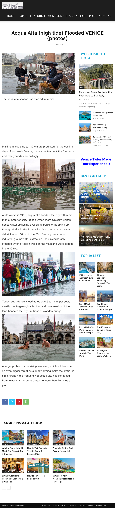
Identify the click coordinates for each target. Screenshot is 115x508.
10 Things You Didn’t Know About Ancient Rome (95, 238)
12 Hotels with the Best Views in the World (86, 278)
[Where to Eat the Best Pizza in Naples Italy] (64, 437)
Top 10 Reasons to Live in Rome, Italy (104, 330)
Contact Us (101, 505)
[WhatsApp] (26, 402)
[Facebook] (5, 402)
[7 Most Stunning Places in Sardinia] (85, 115)
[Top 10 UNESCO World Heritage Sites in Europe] (87, 319)
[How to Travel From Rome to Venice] (38, 465)
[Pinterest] (19, 402)
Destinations (32, 444)
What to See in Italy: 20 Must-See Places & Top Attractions (12, 451)
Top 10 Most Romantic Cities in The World (86, 307)
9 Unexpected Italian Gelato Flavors (92, 217)
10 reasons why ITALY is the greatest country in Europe (102, 139)
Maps (82, 87)
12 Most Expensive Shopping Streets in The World (103, 280)
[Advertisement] (38, 124)
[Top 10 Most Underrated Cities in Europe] (105, 295)
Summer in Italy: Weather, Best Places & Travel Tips (63, 479)
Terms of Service (86, 505)
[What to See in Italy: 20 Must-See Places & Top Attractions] (13, 437)
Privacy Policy (59, 505)
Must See (55, 15)
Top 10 (22, 15)
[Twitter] (12, 402)
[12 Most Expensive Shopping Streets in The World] (105, 267)
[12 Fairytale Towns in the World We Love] (105, 342)
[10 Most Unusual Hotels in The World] (87, 342)
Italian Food (76, 15)
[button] (109, 16)
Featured (37, 15)
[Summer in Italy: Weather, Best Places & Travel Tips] (64, 465)
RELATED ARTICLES (21, 417)
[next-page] (9, 487)
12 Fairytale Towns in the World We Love (104, 353)
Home (11, 15)
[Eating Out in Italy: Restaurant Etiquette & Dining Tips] (13, 465)
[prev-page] (4, 487)
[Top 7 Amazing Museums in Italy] (85, 127)
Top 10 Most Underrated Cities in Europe (104, 307)
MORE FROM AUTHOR (23, 423)
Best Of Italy (7, 444)
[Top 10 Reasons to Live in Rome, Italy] (105, 319)
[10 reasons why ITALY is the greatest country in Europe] (85, 140)
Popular (95, 15)
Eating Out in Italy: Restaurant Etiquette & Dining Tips (12, 479)
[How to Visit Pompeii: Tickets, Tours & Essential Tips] (38, 437)
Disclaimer (72, 505)
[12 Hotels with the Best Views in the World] (87, 267)
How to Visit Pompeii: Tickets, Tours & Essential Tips (37, 451)
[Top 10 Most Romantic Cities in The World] (87, 295)
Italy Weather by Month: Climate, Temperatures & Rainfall (94, 193)
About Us (46, 505)
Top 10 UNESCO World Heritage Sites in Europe (86, 330)
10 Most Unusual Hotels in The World (86, 353)
